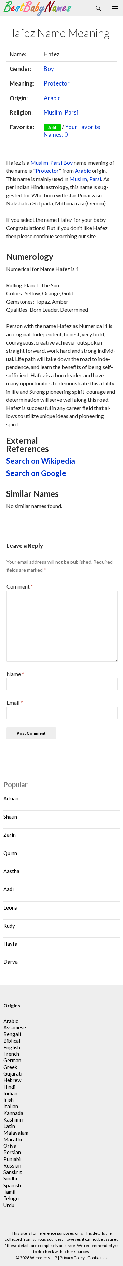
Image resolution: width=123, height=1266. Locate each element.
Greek (10, 1067)
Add (52, 127)
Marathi (12, 1139)
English (11, 1047)
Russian (12, 1165)
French (11, 1054)
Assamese (14, 1027)
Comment (19, 586)
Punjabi (11, 1159)
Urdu (8, 1205)
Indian (10, 1093)
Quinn (10, 853)
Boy (49, 68)
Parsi (71, 112)
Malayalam (15, 1133)
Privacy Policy (72, 1257)
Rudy (9, 925)
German (12, 1060)
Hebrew (12, 1080)
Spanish (12, 1185)
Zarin (9, 835)
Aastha (11, 871)
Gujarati (12, 1073)
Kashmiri (13, 1119)
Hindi (9, 1087)
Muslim (53, 112)
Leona (10, 907)
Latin (9, 1126)
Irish (8, 1100)
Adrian (10, 798)
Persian (12, 1152)
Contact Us (97, 1257)
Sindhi (10, 1178)
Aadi (8, 889)
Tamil (9, 1192)
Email (14, 702)
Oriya (9, 1146)
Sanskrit (12, 1172)
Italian (10, 1106)
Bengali (12, 1034)
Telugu (11, 1198)
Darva (10, 962)
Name (15, 674)
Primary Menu (115, 8)
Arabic (52, 98)
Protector (57, 83)
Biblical (11, 1041)
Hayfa (10, 944)
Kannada (13, 1113)
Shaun (10, 816)
